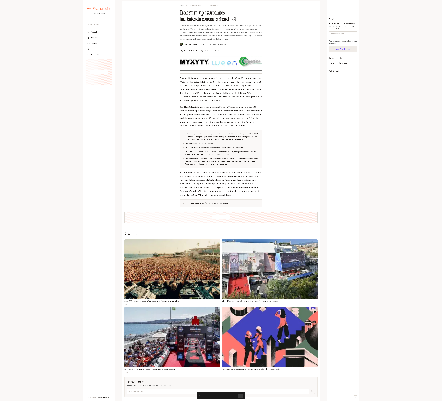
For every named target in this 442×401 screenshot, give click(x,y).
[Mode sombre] (355, 397)
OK (240, 396)
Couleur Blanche (103, 397)
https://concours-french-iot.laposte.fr (215, 203)
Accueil (182, 5)
